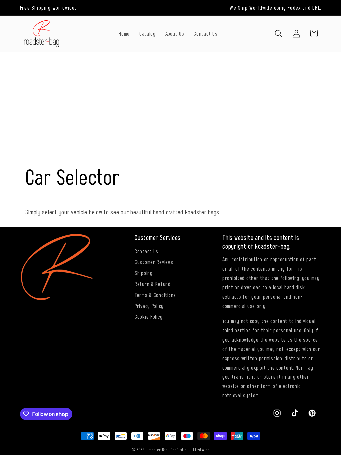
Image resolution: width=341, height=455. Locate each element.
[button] (278, 33)
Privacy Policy (149, 305)
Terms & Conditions (155, 294)
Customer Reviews (154, 261)
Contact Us (146, 251)
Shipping (144, 272)
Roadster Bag (157, 449)
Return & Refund (152, 283)
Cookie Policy (148, 316)
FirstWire (201, 449)
